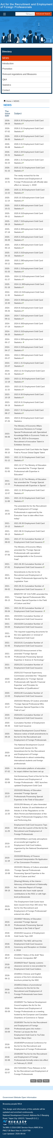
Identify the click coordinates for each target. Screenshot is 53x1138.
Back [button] (33, 1081)
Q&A (4, 79)
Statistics (6, 85)
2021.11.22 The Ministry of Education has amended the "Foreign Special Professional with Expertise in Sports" (30, 482)
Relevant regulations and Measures (19, 74)
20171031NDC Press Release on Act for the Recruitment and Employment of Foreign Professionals (31, 1071)
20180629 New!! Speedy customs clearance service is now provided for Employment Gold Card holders (30, 966)
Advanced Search (43, 14)
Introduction (8, 63)
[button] (30, 13)
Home (8, 101)
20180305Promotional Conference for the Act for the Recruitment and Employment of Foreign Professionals (30, 1046)
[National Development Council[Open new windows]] (15, 1124)
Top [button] (39, 1081)
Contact (6, 90)
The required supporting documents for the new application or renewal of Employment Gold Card (31, 635)
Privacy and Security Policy (29, 1102)
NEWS (5, 58)
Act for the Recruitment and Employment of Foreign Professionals (26, 5)
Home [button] (46, 1081)
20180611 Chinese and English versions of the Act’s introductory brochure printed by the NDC (28, 977)
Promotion (7, 69)
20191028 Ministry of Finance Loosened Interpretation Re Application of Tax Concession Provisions (31, 859)
